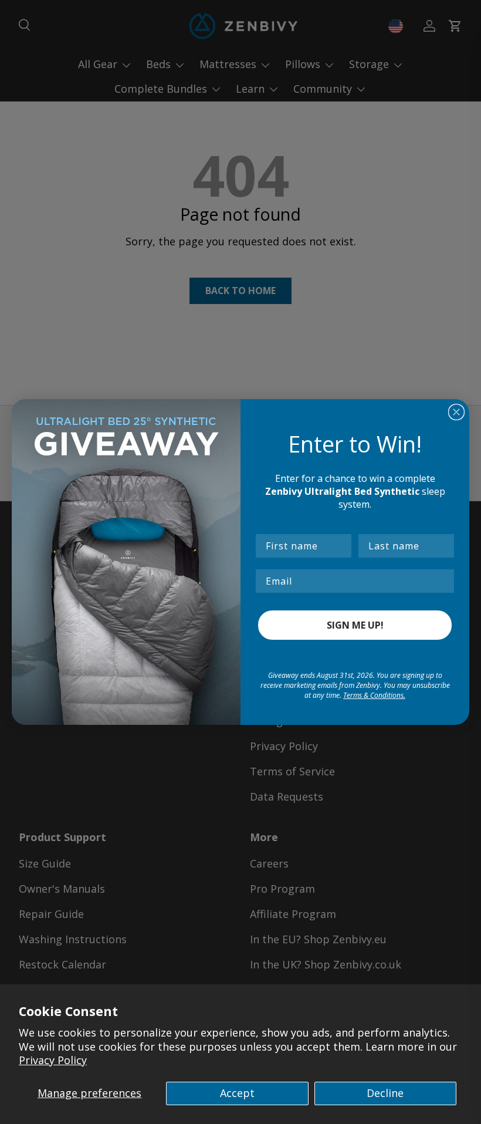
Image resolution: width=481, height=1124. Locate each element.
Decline (385, 1093)
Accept (237, 1093)
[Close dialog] (456, 412)
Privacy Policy (53, 1060)
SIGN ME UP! (355, 625)
